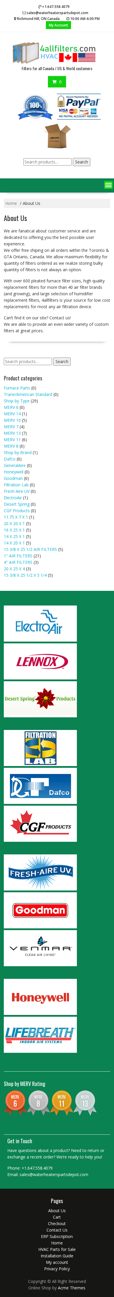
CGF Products (17, 510)
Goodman (13, 478)
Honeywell (13, 472)
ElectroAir (13, 497)
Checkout (57, 1223)
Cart (57, 1217)
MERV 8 (11, 446)
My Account (58, 25)
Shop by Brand (18, 452)
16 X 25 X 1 (14, 530)
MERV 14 (12, 413)
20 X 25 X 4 (14, 568)
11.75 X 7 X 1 (16, 517)
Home (57, 1243)
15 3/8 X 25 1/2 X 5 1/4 (25, 575)
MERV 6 (11, 407)
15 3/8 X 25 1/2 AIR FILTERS (30, 549)
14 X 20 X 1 (14, 543)
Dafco (9, 459)
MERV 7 (11, 426)
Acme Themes (71, 1288)
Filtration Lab (16, 485)
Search (81, 162)
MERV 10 (12, 420)
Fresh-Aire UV (17, 491)
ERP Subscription (57, 1236)
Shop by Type (17, 401)
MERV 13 (12, 433)
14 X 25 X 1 (14, 536)
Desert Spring (17, 504)
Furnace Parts (17, 388)
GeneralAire (15, 465)
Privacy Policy (57, 1268)
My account (57, 1262)
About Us (57, 1210)
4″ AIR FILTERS (18, 562)
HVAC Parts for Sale (57, 1249)
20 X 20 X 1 (14, 523)
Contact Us (57, 1230)
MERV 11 (12, 439)
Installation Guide (57, 1256)
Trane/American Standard (28, 394)
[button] (108, 185)
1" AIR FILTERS (18, 556)
